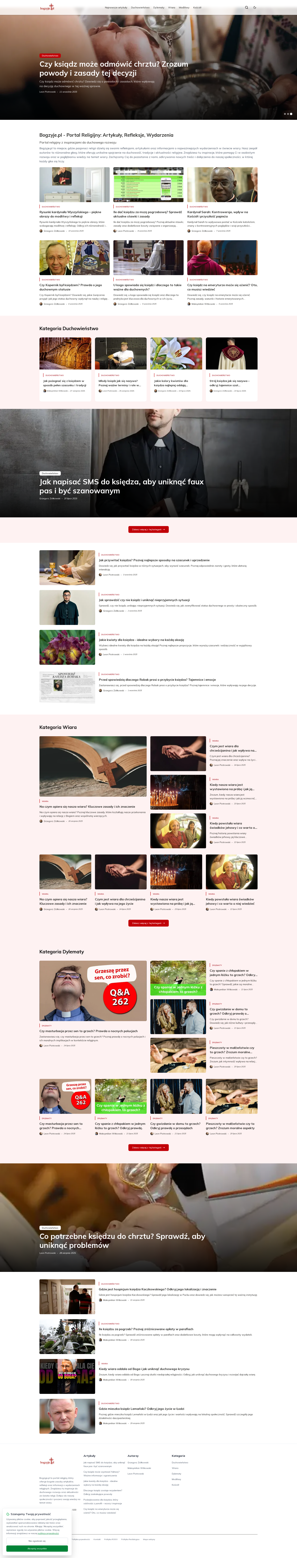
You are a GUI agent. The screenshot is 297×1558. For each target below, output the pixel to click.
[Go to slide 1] (285, 114)
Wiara (171, 7)
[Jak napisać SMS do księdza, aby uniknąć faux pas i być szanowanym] (148, 463)
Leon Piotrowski (47, 91)
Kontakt (97, 1539)
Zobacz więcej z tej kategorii (146, 529)
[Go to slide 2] (288, 114)
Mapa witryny (149, 1539)
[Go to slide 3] (291, 114)
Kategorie (178, 1456)
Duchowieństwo (140, 7)
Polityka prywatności (80, 1539)
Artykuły (89, 1456)
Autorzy (133, 1456)
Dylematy (158, 7)
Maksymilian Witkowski (139, 1468)
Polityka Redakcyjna (130, 1539)
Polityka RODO (111, 1539)
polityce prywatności (48, 1533)
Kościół (197, 7)
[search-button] (246, 7)
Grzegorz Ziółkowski (49, 498)
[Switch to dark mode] (255, 7)
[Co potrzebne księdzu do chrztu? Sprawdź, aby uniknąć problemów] (148, 1217)
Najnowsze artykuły (116, 7)
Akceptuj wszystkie (37, 1548)
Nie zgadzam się (37, 1541)
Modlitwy (184, 7)
